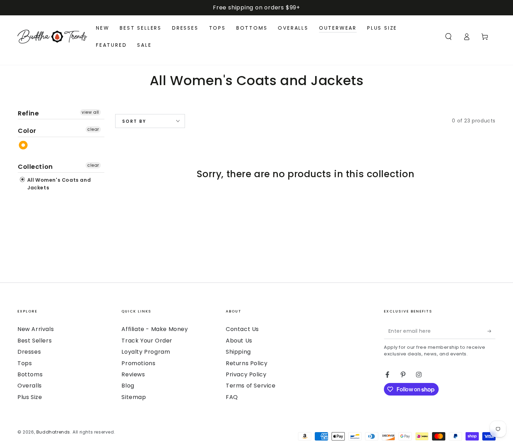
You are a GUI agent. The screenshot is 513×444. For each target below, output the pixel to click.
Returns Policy (246, 363)
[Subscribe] (492, 331)
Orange (23, 145)
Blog (127, 386)
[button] (448, 36)
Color (27, 130)
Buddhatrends (53, 432)
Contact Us (242, 329)
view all (90, 112)
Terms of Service (251, 386)
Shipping (238, 352)
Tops (24, 363)
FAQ (232, 397)
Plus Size (29, 397)
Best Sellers (34, 341)
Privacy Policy (246, 374)
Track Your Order (146, 341)
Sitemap (133, 397)
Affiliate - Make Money (154, 329)
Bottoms (30, 374)
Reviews (133, 374)
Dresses (29, 352)
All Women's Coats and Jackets (58, 183)
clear (93, 129)
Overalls (29, 386)
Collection (35, 166)
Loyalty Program (145, 352)
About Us (239, 341)
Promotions (138, 363)
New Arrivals (35, 329)
